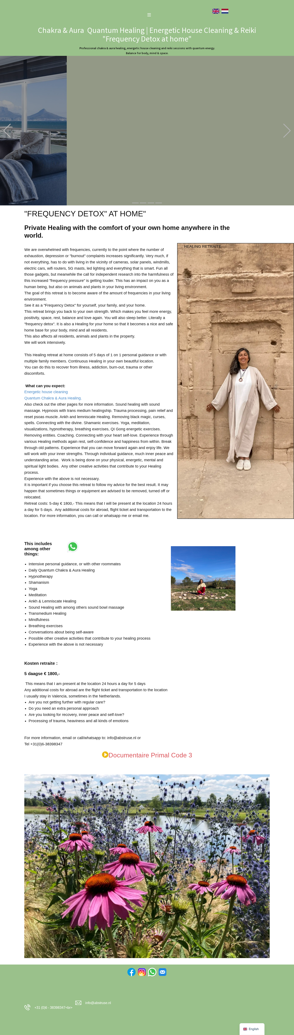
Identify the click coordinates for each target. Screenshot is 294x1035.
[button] (7, 131)
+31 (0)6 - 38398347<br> (52, 1007)
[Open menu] (149, 14)
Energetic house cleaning (46, 392)
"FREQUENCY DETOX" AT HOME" (85, 213)
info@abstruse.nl (98, 1003)
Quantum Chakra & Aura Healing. (53, 398)
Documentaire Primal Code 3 (150, 755)
